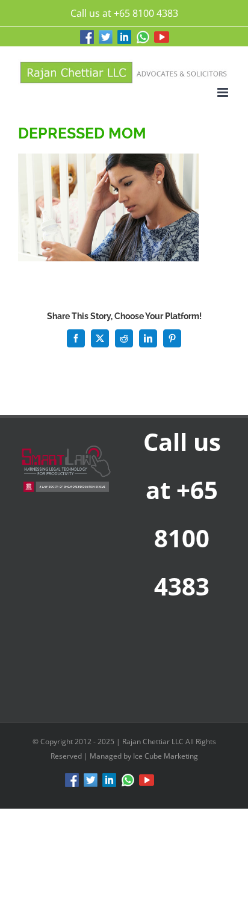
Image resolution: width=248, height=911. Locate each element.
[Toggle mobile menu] (223, 92)
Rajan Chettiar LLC (153, 741)
